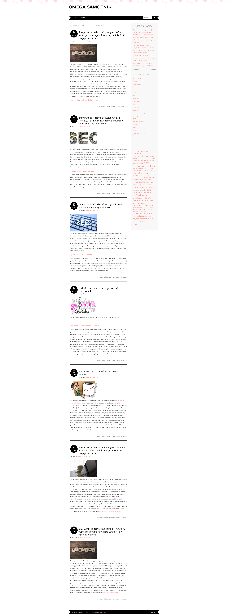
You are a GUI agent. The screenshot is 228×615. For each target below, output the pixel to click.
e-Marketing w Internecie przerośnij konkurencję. (98, 290)
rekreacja (135, 116)
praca (134, 104)
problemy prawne (142, 192)
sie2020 (74, 34)
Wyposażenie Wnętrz (139, 133)
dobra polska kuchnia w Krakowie (144, 159)
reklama (135, 110)
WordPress (103, 612)
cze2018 (74, 449)
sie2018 (74, 373)
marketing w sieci (142, 172)
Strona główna (79, 18)
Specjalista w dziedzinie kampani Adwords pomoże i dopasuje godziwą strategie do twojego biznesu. (101, 531)
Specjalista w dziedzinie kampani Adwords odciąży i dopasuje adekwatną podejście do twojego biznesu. (101, 35)
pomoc (148, 185)
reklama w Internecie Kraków (84, 326)
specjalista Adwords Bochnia (84, 100)
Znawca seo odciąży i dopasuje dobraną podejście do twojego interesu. (100, 206)
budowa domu (145, 158)
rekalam (146, 197)
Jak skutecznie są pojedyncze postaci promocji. (98, 373)
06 (74, 371)
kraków (151, 166)
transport (136, 124)
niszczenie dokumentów (138, 177)
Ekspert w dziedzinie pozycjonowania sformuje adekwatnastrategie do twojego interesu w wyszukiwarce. (100, 120)
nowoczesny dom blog (145, 179)
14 (74, 288)
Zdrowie (135, 136)
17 (74, 32)
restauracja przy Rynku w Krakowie (144, 208)
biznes (135, 81)
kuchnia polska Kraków (147, 168)
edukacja (135, 93)
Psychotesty (141, 195)
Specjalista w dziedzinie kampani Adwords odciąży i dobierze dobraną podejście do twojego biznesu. (101, 450)
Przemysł (136, 107)
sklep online (142, 211)
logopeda (153, 170)
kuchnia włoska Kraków (142, 170)
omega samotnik (90, 7)
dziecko (135, 90)
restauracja (142, 203)
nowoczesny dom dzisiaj (140, 181)
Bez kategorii (137, 78)
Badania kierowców (140, 151)
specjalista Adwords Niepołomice (112, 511)
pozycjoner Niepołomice (82, 171)
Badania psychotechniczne (141, 154)
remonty (136, 203)
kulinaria (135, 98)
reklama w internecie (143, 200)
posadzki (150, 187)
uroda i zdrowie (140, 221)
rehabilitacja (137, 198)
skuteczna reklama (142, 213)
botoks (138, 158)
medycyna (137, 175)
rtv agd (135, 119)
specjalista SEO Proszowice (83, 255)
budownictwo (137, 84)
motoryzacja (137, 101)
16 (74, 117)
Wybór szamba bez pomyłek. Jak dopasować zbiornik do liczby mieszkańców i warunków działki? (143, 32)
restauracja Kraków (143, 205)
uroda (134, 127)
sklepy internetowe (139, 121)
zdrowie (137, 224)
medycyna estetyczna (147, 175)
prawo (147, 189)
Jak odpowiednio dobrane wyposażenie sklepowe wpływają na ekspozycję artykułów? (144, 58)
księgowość (136, 168)
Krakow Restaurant (141, 164)
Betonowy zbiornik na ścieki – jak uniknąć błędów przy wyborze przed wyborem (144, 40)
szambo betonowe (140, 216)
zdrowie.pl (136, 139)
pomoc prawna (140, 187)
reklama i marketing (84, 41)
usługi (134, 130)
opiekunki (142, 185)
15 (74, 204)
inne (134, 95)
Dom (134, 87)
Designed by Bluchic (153, 612)
